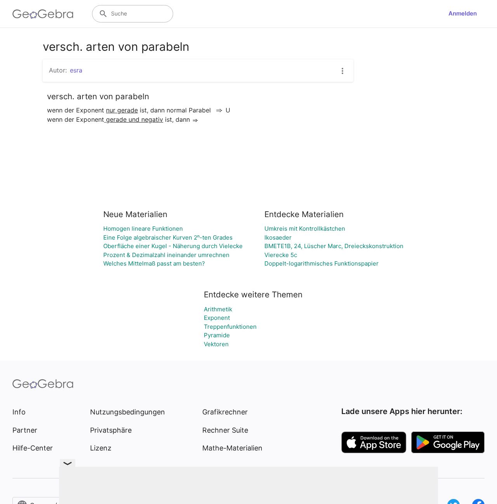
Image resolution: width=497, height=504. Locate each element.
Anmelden (462, 13)
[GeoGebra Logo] (42, 14)
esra (76, 70)
